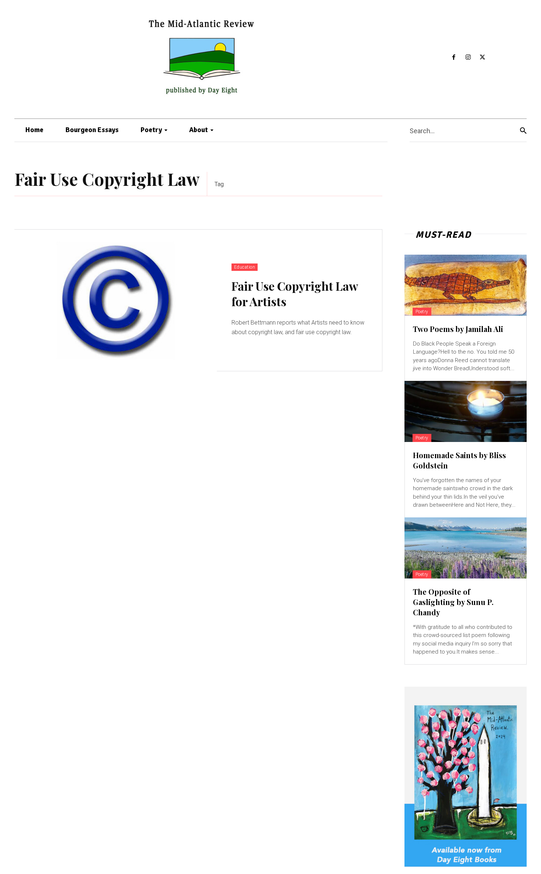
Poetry (422, 311)
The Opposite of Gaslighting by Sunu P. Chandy (453, 602)
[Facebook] (454, 57)
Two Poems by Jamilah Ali (458, 329)
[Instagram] (468, 57)
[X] (482, 57)
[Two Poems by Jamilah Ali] (465, 285)
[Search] (523, 130)
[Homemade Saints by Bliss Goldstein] (465, 411)
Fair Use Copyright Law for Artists (294, 293)
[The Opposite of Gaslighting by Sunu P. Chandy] (465, 547)
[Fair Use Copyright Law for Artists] (115, 300)
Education (244, 267)
